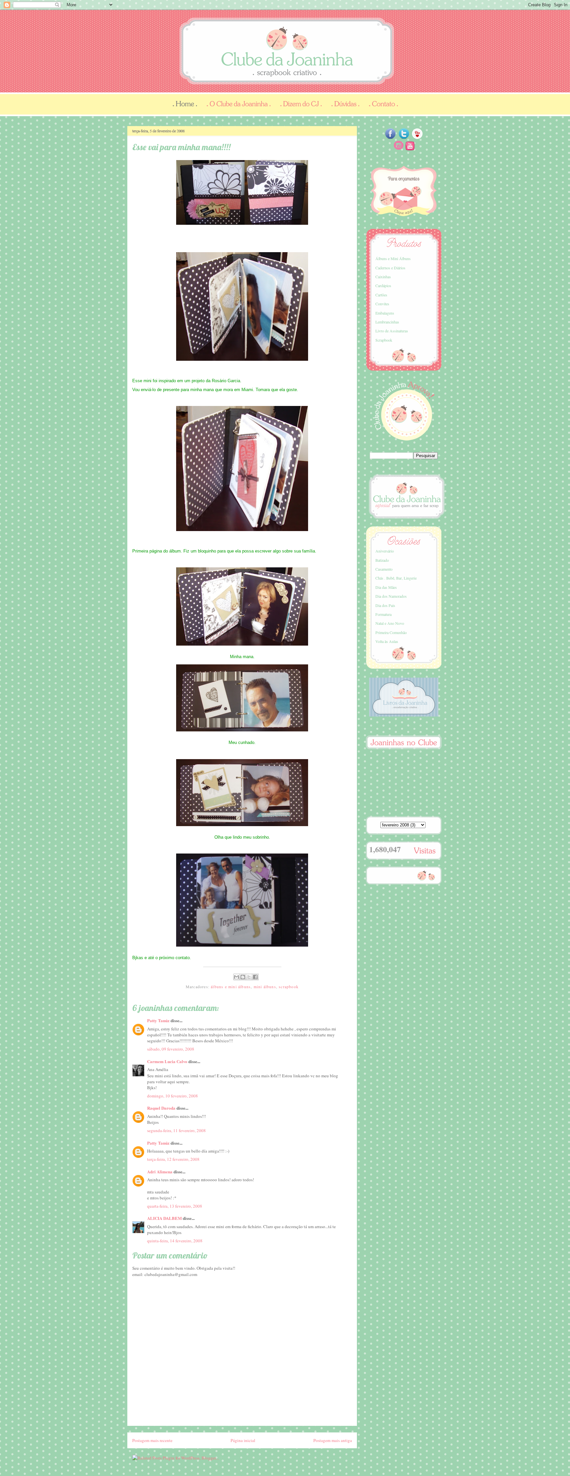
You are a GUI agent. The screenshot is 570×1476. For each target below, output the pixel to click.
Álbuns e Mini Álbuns (393, 258)
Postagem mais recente (152, 1440)
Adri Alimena (160, 1171)
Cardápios (383, 285)
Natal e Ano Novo (389, 623)
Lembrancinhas (387, 321)
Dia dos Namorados (391, 596)
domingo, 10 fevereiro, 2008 (172, 1096)
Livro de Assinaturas (391, 330)
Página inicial (243, 1440)
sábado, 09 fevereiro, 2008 (170, 1049)
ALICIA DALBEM (164, 1218)
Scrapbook (383, 340)
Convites (382, 303)
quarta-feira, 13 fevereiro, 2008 (174, 1206)
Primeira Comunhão (391, 632)
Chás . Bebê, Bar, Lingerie (396, 578)
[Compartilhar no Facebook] (255, 977)
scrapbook (289, 986)
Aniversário (384, 551)
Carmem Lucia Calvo (167, 1061)
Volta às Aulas (386, 641)
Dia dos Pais (385, 605)
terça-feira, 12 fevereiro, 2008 (173, 1159)
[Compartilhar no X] (249, 977)
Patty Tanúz (158, 1020)
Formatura (383, 614)
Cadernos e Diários (390, 267)
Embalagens (384, 313)
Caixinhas (383, 276)
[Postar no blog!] (242, 977)
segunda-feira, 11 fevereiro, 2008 (176, 1130)
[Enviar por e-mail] (236, 977)
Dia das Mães (386, 587)
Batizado (382, 560)
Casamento (384, 569)
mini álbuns (265, 986)
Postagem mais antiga (332, 1440)
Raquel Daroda (161, 1108)
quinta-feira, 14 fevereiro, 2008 (175, 1241)
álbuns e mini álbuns (231, 986)
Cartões (381, 294)
